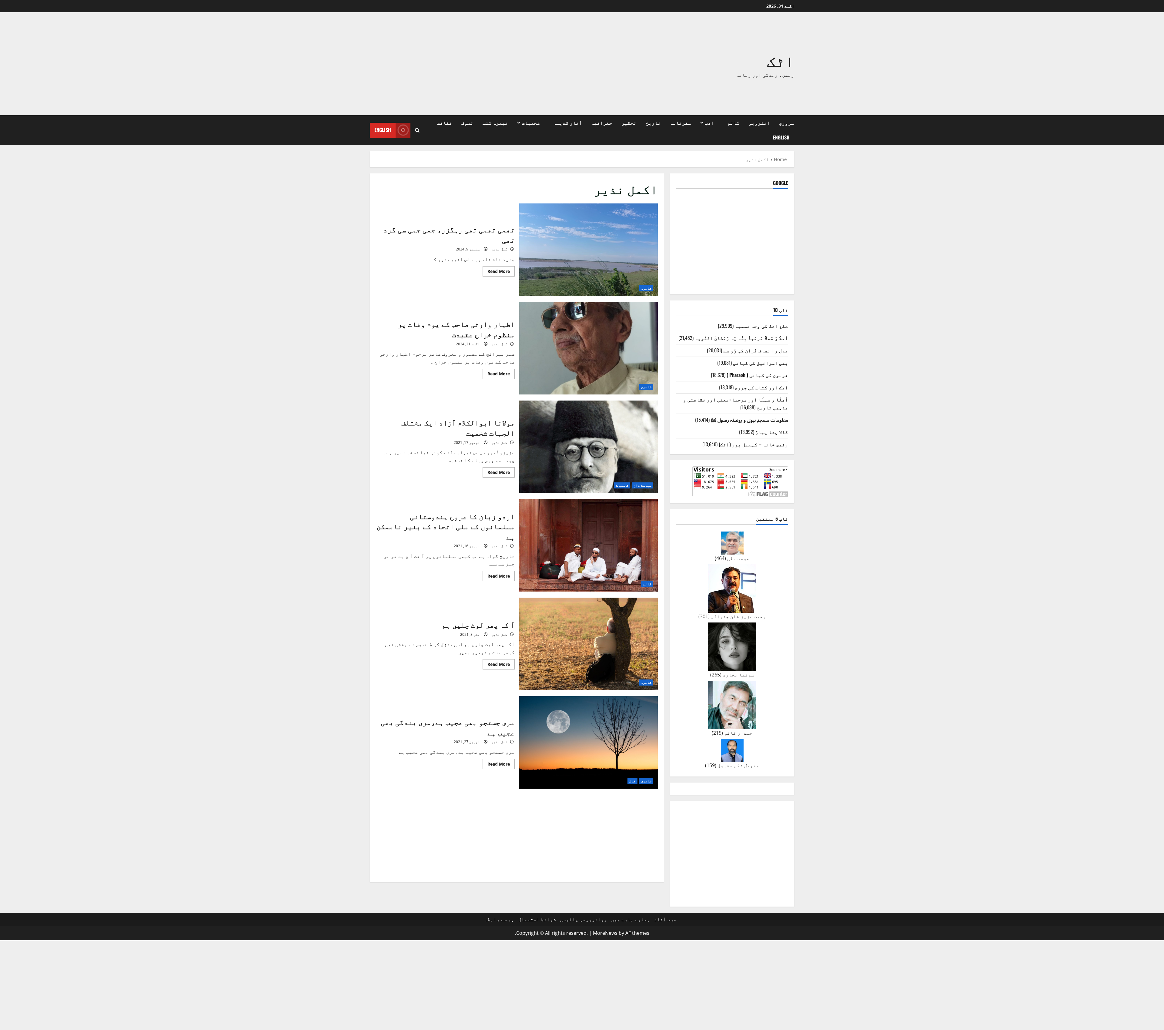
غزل (632, 780)
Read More (496, 272)
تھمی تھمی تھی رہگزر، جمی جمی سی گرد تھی (588, 249)
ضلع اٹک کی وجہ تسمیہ (761, 325)
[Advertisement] (495, 63)
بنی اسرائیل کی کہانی (760, 362)
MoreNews (605, 933)
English (781, 137)
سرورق (786, 122)
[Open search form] (417, 130)
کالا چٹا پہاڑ (771, 431)
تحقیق (629, 122)
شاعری (646, 288)
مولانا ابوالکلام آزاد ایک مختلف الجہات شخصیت (588, 447)
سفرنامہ (680, 122)
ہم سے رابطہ (499, 919)
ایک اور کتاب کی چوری (761, 387)
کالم (734, 122)
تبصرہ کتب (495, 122)
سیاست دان (642, 485)
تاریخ (653, 122)
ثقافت (444, 122)
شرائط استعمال (537, 919)
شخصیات (531, 122)
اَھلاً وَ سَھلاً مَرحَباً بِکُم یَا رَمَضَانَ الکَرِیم (741, 337)
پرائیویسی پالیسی (583, 919)
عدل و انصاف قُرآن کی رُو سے (755, 350)
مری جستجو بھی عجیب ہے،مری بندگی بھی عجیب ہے (588, 742)
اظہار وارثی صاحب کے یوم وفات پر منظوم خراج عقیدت (588, 348)
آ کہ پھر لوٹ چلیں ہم (588, 644)
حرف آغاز (665, 919)
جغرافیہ (601, 122)
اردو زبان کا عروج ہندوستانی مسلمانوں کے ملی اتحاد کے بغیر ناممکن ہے (588, 545)
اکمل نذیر (500, 249)
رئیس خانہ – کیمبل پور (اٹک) (753, 444)
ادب (709, 122)
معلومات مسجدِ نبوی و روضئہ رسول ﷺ (749, 419)
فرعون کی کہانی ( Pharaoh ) (757, 374)
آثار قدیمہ (568, 122)
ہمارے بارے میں (630, 919)
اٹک (780, 60)
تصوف (467, 122)
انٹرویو (759, 122)
